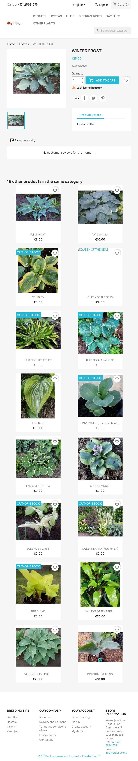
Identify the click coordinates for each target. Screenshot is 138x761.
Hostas (56, 16)
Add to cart (102, 80)
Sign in (76, 722)
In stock (82, 124)
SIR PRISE (38, 423)
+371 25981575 (28, 4)
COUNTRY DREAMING (100, 674)
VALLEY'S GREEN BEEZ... (100, 611)
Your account (83, 711)
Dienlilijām (13, 717)
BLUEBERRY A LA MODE (100, 360)
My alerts (77, 731)
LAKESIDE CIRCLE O (38, 486)
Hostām (12, 722)
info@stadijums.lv (116, 752)
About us (44, 717)
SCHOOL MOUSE (100, 486)
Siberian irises (90, 16)
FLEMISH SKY (38, 234)
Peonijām (12, 731)
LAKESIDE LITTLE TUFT (38, 360)
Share (84, 98)
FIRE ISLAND (38, 611)
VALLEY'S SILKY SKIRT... (38, 674)
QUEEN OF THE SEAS (100, 297)
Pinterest (102, 98)
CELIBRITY (38, 297)
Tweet (93, 98)
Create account (81, 726)
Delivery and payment (52, 722)
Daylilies (113, 16)
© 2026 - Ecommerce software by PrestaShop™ (69, 756)
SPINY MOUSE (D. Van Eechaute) (99, 423)
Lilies (70, 16)
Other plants (44, 23)
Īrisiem (11, 726)
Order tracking (81, 717)
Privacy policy (47, 735)
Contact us (46, 739)
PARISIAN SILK (100, 234)
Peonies (39, 16)
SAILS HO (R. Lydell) (38, 548)
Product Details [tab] (90, 115)
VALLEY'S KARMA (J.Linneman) (100, 548)
